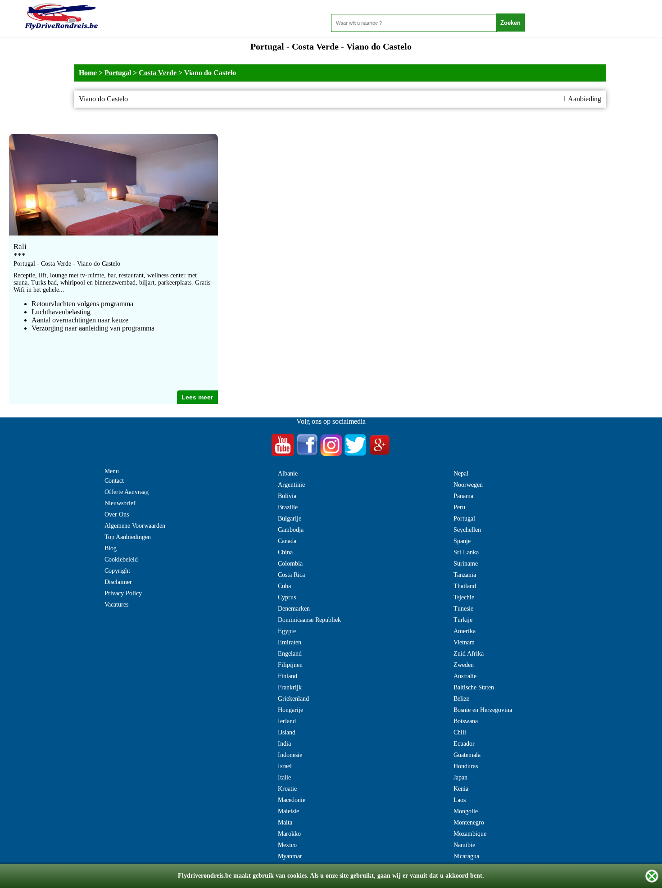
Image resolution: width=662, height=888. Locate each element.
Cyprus (287, 597)
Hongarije (290, 710)
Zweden (463, 664)
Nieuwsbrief (120, 503)
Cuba (284, 586)
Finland (287, 676)
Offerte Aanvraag (126, 492)
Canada (287, 541)
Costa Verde (158, 73)
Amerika (464, 631)
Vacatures (116, 604)
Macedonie (291, 800)
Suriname (465, 563)
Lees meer (197, 397)
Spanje (462, 541)
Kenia (460, 788)
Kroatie (287, 788)
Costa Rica (291, 574)
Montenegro (468, 822)
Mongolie (465, 811)
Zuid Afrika (468, 653)
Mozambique (469, 833)
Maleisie (288, 811)
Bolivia (287, 496)
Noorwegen (468, 484)
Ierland (287, 721)
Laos (459, 800)
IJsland (286, 732)
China (285, 552)
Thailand (464, 586)
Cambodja (291, 529)
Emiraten (289, 642)
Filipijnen (290, 664)
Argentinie (291, 484)
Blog (110, 548)
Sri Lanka (466, 552)
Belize (461, 698)
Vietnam (464, 642)
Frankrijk (290, 687)
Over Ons (116, 514)
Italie (284, 777)
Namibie (464, 845)
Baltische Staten (473, 687)
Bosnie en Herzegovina (482, 710)
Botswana (465, 721)
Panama (463, 496)
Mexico (287, 845)
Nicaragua (466, 856)
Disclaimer (118, 582)
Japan (460, 777)
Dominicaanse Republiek (309, 619)
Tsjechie (463, 597)
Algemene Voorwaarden (134, 525)
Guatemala (467, 755)
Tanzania (464, 574)
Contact (114, 480)
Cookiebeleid (121, 559)
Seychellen (467, 529)
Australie (464, 676)
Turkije (462, 619)
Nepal (460, 473)
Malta (285, 822)
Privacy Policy (123, 593)
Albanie (288, 473)
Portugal (117, 73)
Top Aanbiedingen (127, 537)
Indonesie (290, 755)
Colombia (290, 563)
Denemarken (294, 608)
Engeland (290, 653)
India (284, 743)
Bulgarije (289, 518)
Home (88, 73)
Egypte (287, 631)
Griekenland (293, 698)
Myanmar (290, 856)
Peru (459, 507)
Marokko (289, 833)
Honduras (465, 766)
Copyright (117, 570)
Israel (285, 766)
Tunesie (463, 608)
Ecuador (464, 743)
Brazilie (288, 507)
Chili (459, 732)
